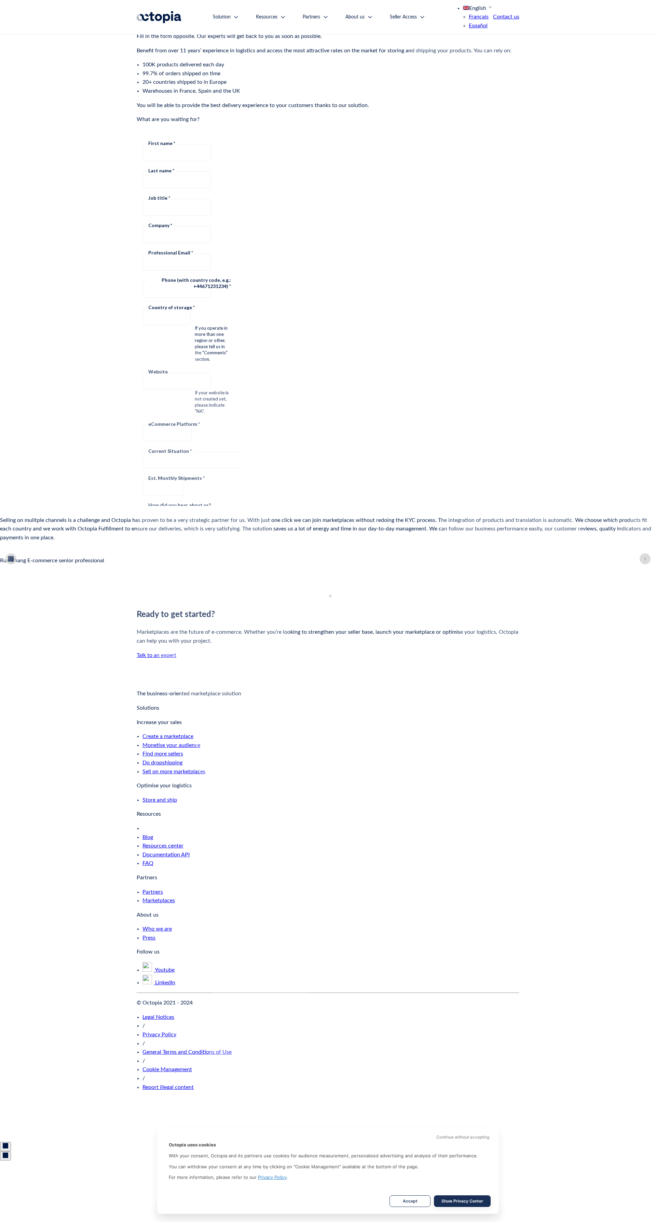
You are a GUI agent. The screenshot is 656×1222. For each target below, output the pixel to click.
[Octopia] (159, 17)
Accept (410, 1201)
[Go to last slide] (10, 558)
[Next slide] (645, 558)
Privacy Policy (272, 1177)
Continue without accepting (462, 1137)
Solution (222, 17)
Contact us (506, 16)
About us (355, 17)
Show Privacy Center (462, 1201)
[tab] (325, 596)
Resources (266, 17)
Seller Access (403, 17)
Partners (311, 17)
